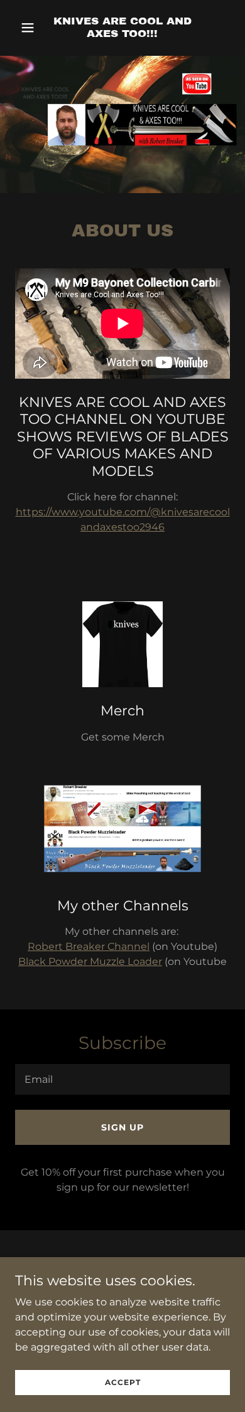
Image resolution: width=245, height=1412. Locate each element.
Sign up (122, 1127)
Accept (123, 1382)
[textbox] (122, 1079)
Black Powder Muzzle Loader (90, 961)
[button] (31, 27)
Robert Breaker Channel (89, 946)
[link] (122, 34)
